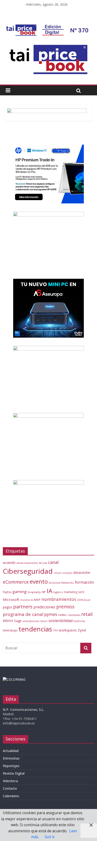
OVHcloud (83, 600)
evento (39, 581)
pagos (7, 607)
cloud (57, 572)
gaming (19, 591)
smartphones (31, 621)
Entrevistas (11, 758)
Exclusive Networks (61, 582)
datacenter (82, 572)
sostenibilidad (60, 620)
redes (62, 615)
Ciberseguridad (28, 571)
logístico (58, 592)
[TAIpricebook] (14, 679)
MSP (37, 600)
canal (53, 562)
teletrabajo (10, 630)
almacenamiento (27, 563)
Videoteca (10, 781)
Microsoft (11, 599)
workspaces (68, 630)
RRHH (8, 620)
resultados (74, 615)
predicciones (44, 607)
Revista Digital (13, 773)
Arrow (43, 563)
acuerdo (9, 562)
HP (44, 592)
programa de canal (23, 614)
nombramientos (58, 599)
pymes (50, 614)
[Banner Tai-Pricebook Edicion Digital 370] (48, 27)
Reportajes (11, 766)
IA (49, 590)
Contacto (10, 788)
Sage (18, 621)
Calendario (11, 796)
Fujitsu (7, 592)
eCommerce (16, 582)
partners (22, 606)
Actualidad (11, 750)
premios (65, 606)
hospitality (34, 592)
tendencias (35, 628)
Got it (49, 836)
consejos (67, 572)
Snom (44, 621)
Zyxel (82, 630)
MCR (81, 592)
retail (87, 614)
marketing (71, 592)
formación (84, 582)
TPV (55, 630)
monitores (26, 600)
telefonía (79, 621)
